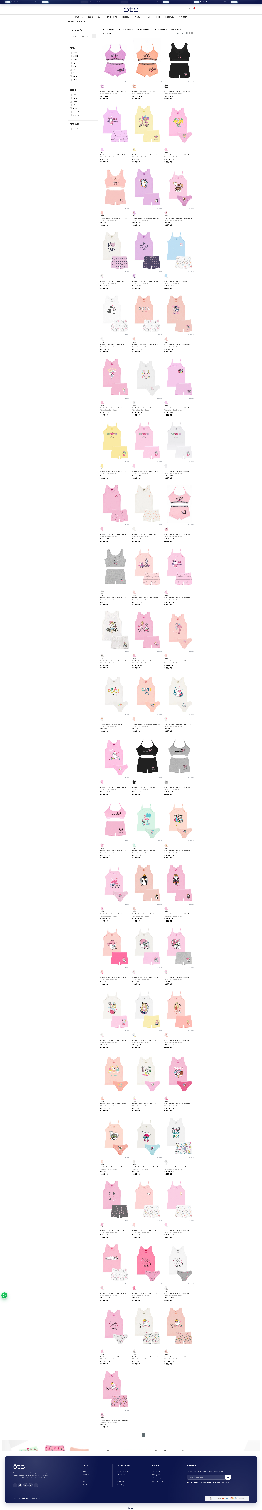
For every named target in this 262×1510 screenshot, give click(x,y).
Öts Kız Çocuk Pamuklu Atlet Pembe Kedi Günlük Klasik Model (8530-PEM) (114, 1230)
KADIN (100, 17)
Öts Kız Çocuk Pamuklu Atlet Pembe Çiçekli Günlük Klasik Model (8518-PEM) (114, 534)
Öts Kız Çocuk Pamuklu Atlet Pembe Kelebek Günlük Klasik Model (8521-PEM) (146, 471)
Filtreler (74, 124)
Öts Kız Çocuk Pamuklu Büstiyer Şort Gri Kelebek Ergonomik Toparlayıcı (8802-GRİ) (178, 787)
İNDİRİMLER (169, 17)
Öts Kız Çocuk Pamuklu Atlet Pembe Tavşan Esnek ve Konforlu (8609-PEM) (178, 218)
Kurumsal (86, 1465)
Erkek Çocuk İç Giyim (158, 1478)
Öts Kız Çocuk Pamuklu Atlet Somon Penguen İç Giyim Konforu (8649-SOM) (146, 914)
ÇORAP (148, 17)
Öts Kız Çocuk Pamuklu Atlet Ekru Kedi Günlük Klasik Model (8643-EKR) (146, 977)
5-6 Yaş (75, 101)
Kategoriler (156, 1465)
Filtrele (94, 36)
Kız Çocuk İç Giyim (157, 1481)
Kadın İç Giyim (156, 1475)
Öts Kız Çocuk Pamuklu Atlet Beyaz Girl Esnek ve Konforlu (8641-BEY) (146, 1040)
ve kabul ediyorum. (210, 1482)
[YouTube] (25, 1485)
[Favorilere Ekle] (115, 69)
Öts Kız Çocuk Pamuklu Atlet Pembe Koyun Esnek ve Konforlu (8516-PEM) (114, 1420)
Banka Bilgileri (121, 1485)
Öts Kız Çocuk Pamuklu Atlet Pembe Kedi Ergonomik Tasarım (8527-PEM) (114, 1357)
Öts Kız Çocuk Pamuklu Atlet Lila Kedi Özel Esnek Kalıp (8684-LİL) (114, 155)
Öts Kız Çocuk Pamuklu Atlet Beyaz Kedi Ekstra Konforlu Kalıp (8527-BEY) (178, 1293)
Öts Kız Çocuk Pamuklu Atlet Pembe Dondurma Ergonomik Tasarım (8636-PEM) (178, 1104)
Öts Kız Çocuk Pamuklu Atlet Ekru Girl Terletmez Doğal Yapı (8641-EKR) (114, 1040)
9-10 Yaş (75, 108)
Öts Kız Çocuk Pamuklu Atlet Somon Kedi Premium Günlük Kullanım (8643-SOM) (114, 977)
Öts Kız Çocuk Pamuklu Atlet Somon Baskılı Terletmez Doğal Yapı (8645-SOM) (178, 344)
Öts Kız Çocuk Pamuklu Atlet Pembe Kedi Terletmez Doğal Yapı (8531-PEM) (114, 1293)
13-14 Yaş (76, 115)
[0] (193, 9)
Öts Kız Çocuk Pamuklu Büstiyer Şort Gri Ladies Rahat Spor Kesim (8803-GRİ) (114, 597)
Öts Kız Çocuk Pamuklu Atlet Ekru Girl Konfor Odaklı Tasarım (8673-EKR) (114, 661)
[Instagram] (15, 1485)
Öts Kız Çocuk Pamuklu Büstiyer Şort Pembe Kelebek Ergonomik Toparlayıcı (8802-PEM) (114, 850)
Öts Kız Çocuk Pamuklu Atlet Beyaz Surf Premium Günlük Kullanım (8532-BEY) (178, 1167)
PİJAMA (137, 17)
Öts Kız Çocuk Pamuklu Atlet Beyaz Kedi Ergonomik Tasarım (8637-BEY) (146, 408)
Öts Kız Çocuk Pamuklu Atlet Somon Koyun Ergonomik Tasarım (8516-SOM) (178, 1357)
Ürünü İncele (122, 69)
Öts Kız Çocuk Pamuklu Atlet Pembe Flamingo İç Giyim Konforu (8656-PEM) (114, 914)
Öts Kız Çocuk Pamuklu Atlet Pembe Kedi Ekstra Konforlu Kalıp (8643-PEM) (178, 977)
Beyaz (75, 63)
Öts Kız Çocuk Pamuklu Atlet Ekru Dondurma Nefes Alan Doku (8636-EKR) (146, 1104)
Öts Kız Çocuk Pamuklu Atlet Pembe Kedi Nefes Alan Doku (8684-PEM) (178, 597)
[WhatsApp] (4, 1295)
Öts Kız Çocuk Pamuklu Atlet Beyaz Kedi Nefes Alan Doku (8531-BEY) (114, 344)
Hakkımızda (86, 1475)
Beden (73, 90)
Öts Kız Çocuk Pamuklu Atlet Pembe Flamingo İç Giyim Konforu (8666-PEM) (178, 155)
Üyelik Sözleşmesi (122, 1471)
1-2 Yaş (75, 95)
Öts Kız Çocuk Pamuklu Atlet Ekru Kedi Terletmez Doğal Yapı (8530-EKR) (114, 281)
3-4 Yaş (75, 98)
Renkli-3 (75, 59)
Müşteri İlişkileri (123, 1465)
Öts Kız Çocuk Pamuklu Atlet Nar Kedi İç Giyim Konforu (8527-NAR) (146, 1293)
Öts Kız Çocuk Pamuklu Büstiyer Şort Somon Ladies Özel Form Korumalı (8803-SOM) (114, 218)
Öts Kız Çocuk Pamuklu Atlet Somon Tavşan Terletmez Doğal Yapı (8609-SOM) (114, 1167)
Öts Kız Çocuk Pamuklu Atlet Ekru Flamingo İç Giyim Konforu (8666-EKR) (114, 724)
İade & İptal (120, 1481)
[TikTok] (20, 1485)
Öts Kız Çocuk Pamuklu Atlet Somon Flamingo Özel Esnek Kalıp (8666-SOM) (178, 661)
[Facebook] (30, 1485)
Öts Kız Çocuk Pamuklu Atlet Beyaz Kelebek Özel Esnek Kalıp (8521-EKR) (178, 471)
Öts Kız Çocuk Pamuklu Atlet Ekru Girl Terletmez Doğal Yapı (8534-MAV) (178, 281)
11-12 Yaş (76, 112)
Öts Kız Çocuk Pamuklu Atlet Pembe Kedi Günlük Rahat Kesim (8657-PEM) (114, 787)
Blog (84, 1481)
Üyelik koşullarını (195, 1482)
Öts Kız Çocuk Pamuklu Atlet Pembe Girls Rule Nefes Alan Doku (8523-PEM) (178, 408)
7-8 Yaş (75, 105)
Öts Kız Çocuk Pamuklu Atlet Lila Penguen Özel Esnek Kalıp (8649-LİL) (146, 218)
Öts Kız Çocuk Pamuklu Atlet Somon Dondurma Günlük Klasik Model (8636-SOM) (114, 1104)
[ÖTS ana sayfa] (19, 1466)
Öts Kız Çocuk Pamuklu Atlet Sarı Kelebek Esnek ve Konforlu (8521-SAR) (114, 471)
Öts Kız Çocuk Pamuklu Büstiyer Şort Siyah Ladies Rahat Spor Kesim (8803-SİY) (178, 91)
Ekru (74, 73)
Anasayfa (85, 1471)
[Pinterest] (36, 1485)
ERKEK (90, 17)
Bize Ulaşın (86, 1485)
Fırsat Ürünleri (77, 129)
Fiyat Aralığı (76, 30)
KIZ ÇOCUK (126, 17)
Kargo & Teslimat (122, 1478)
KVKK (84, 1478)
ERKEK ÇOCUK (112, 17)
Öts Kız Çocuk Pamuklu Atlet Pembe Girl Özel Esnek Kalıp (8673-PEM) (146, 661)
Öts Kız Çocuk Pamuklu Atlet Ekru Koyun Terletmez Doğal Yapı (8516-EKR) (146, 1357)
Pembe (75, 79)
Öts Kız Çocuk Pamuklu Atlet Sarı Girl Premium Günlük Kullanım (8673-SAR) (146, 155)
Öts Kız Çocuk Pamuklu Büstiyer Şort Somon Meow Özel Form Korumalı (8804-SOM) (146, 91)
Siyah (74, 66)
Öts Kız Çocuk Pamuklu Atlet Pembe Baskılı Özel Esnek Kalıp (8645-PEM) (114, 408)
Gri (74, 69)
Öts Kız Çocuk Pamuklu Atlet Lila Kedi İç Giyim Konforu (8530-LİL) (146, 281)
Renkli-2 (75, 56)
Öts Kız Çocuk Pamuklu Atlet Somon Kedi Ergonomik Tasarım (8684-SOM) (146, 597)
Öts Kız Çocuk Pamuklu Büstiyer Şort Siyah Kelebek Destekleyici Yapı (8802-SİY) (146, 787)
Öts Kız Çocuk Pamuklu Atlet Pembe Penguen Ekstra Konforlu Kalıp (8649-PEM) (178, 914)
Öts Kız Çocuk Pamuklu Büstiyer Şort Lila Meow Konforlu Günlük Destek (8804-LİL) (114, 91)
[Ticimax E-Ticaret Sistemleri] (131, 1508)
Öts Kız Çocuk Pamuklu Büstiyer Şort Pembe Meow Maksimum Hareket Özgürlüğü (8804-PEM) (178, 534)
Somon (75, 76)
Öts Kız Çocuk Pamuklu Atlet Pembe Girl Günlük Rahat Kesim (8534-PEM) (178, 1230)
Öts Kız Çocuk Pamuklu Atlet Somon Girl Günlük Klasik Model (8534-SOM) (146, 1230)
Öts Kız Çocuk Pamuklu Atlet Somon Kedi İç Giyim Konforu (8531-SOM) (146, 344)
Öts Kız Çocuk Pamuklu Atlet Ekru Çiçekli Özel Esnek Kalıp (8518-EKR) (146, 534)
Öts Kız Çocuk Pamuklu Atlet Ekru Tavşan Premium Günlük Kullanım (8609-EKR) (146, 1167)
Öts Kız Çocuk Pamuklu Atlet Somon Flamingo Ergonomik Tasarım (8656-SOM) (178, 850)
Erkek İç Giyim (156, 1471)
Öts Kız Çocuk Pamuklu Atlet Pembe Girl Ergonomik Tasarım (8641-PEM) (178, 1040)
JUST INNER (183, 17)
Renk (72, 48)
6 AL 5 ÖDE (79, 17)
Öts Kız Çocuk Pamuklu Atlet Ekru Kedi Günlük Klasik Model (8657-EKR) (178, 724)
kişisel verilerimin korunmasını (211, 1482)
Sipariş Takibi (121, 1475)
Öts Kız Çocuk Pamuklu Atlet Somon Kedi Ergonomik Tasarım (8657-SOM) (146, 724)
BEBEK (158, 17)
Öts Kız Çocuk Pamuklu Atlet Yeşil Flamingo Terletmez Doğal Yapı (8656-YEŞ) (146, 850)
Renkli (75, 52)
